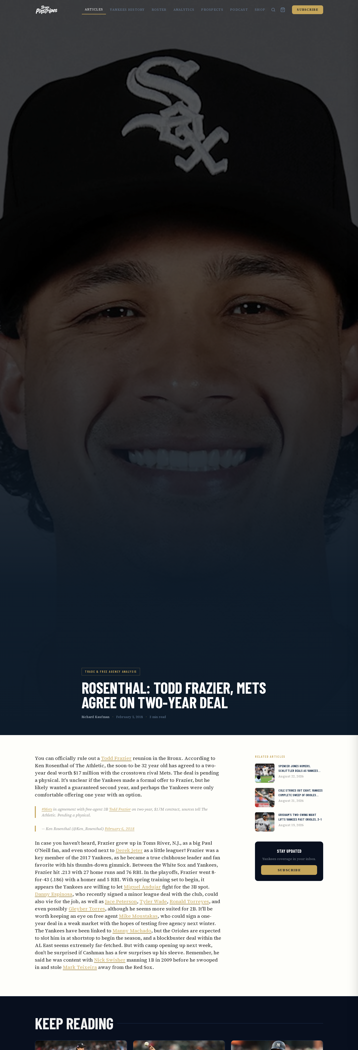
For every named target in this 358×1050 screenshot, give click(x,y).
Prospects (212, 10)
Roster (159, 10)
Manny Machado (132, 930)
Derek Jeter (129, 850)
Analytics (184, 10)
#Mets (47, 809)
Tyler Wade (153, 901)
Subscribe (307, 10)
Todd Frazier (116, 758)
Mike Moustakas (138, 916)
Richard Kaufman (96, 717)
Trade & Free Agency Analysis (111, 671)
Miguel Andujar (142, 886)
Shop (260, 10)
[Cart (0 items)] (282, 9)
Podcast (239, 10)
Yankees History (127, 10)
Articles (94, 9)
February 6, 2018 (119, 828)
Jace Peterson (121, 901)
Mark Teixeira (80, 967)
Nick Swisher (109, 959)
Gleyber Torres (87, 908)
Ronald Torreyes (189, 901)
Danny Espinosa (53, 894)
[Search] (273, 10)
